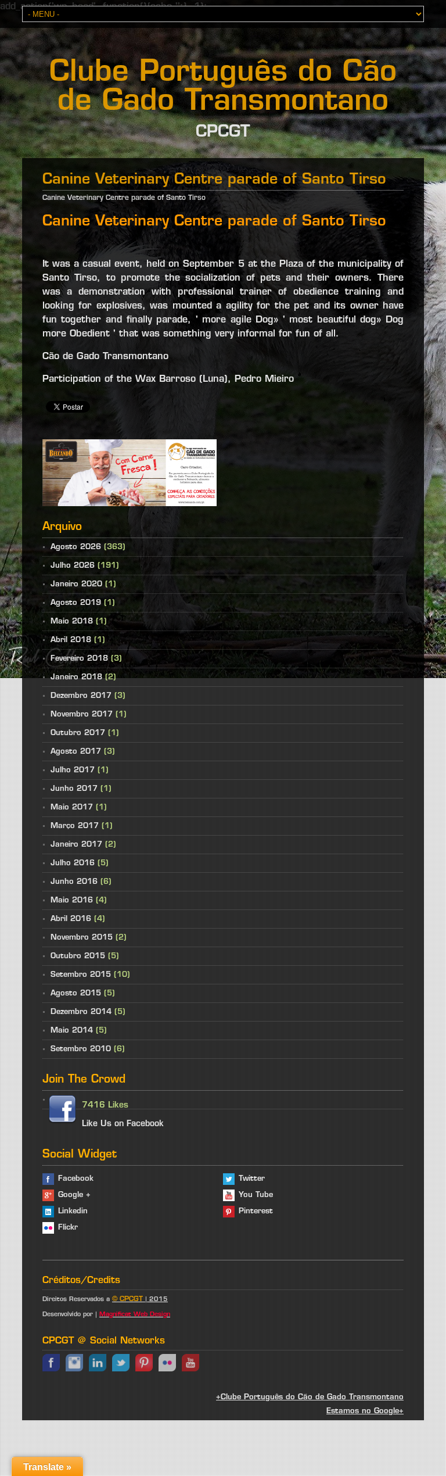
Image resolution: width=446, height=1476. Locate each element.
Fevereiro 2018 (79, 658)
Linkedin (73, 1211)
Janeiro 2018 (76, 677)
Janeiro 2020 (76, 584)
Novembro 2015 (82, 937)
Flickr (68, 1227)
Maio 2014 (72, 1030)
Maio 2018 (72, 621)
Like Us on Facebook (123, 1124)
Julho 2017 (73, 770)
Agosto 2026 (76, 547)
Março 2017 (75, 826)
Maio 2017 (72, 807)
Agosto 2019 (76, 603)
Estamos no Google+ (365, 1411)
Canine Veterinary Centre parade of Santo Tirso (124, 198)
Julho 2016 (73, 863)
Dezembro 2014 (81, 1012)
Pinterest (256, 1211)
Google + (74, 1195)
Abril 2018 (71, 640)
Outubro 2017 (78, 733)
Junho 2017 (74, 789)
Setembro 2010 (81, 1049)
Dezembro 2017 (81, 696)
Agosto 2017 (76, 751)
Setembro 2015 (81, 975)
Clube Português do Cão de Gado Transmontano (223, 88)
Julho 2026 (73, 565)
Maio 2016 (72, 900)
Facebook (75, 1179)
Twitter (252, 1179)
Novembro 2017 (82, 714)
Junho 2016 (74, 882)
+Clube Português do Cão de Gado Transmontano (310, 1397)
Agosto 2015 (76, 993)
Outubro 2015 (78, 956)
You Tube (256, 1195)
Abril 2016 (71, 919)
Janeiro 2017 (76, 844)
